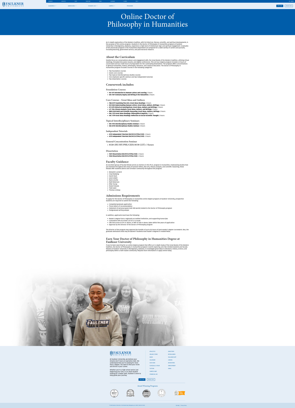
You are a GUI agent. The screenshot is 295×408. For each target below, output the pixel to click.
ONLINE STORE (154, 354)
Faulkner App (172, 357)
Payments (50, 1)
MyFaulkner (171, 354)
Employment (172, 366)
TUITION (152, 368)
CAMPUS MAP (153, 371)
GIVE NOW (152, 363)
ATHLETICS (63, 1)
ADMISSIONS (71, 6)
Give (137, 1)
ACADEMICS (51, 6)
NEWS (151, 357)
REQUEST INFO (289, 5)
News (100, 1)
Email (169, 368)
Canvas (170, 360)
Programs (130, 6)
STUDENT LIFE (92, 6)
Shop (76, 1)
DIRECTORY (171, 351)
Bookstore (171, 363)
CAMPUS (111, 6)
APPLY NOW (279, 5)
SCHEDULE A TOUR (155, 366)
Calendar (112, 1)
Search (292, 1)
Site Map (177, 405)
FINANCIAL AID (153, 374)
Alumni (125, 1)
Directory (88, 1)
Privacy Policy (184, 405)
